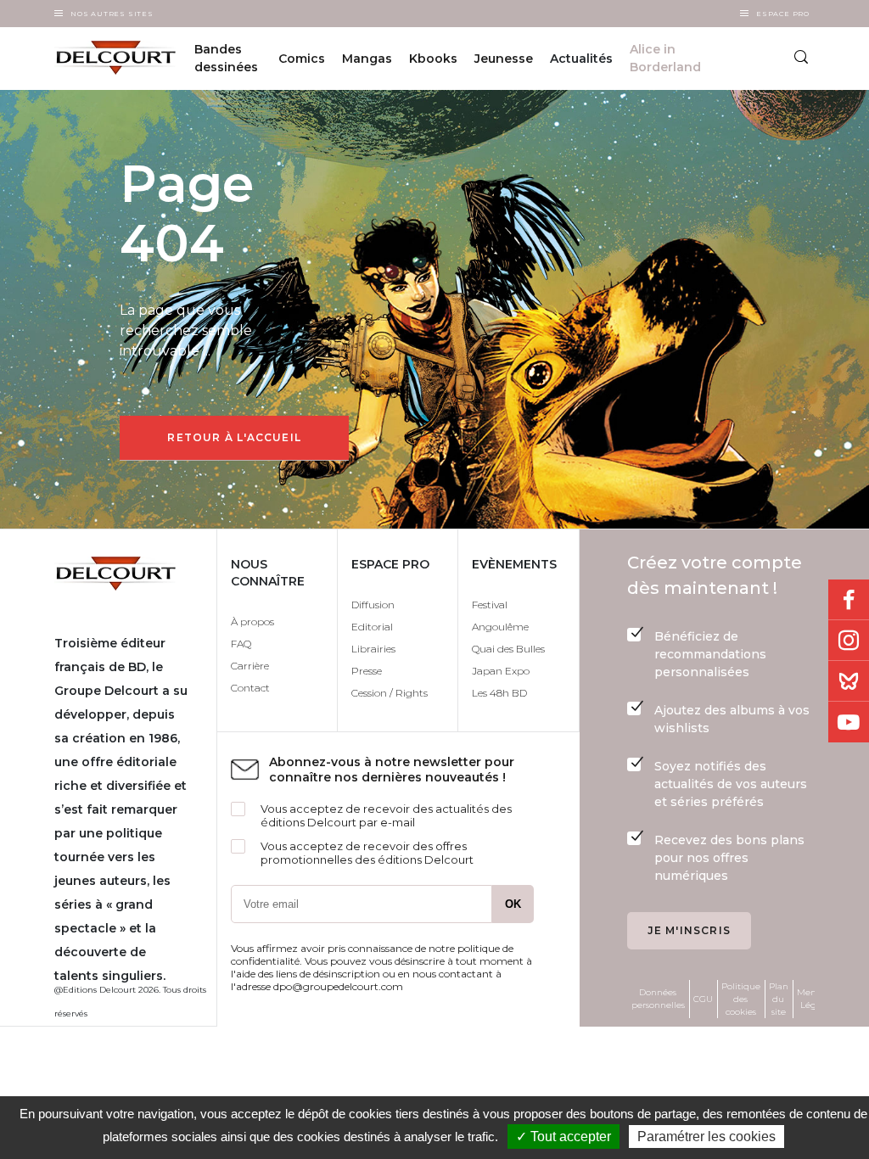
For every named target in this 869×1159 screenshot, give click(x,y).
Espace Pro (783, 13)
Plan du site (778, 999)
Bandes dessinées (226, 58)
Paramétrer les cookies (706, 1136)
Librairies (373, 648)
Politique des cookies (740, 999)
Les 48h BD (499, 692)
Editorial (372, 626)
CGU (703, 999)
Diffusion (373, 604)
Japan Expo (501, 670)
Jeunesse (503, 58)
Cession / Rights (389, 692)
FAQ (241, 643)
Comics (301, 58)
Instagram (848, 640)
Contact (250, 687)
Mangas (367, 58)
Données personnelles (658, 999)
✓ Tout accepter (563, 1136)
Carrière (250, 665)
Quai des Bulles (508, 648)
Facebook (848, 600)
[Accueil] (106, 57)
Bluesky (848, 681)
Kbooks (433, 58)
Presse (366, 670)
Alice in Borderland (665, 58)
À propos (252, 621)
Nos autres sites (112, 13)
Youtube (848, 722)
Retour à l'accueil (234, 437)
